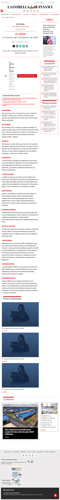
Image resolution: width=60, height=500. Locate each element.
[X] (27, 10)
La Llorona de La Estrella (21, 42)
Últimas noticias (49, 103)
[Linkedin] (23, 46)
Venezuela (34, 14)
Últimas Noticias (16, 14)
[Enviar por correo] (27, 46)
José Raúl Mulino (44, 14)
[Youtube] (37, 10)
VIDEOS (49, 20)
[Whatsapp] (20, 46)
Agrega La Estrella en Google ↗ (27, 75)
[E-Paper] (52, 2)
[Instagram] (34, 10)
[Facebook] (31, 10)
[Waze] (32, 461)
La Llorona (26, 14)
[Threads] (24, 10)
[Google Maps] (28, 461)
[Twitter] (13, 46)
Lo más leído (49, 63)
